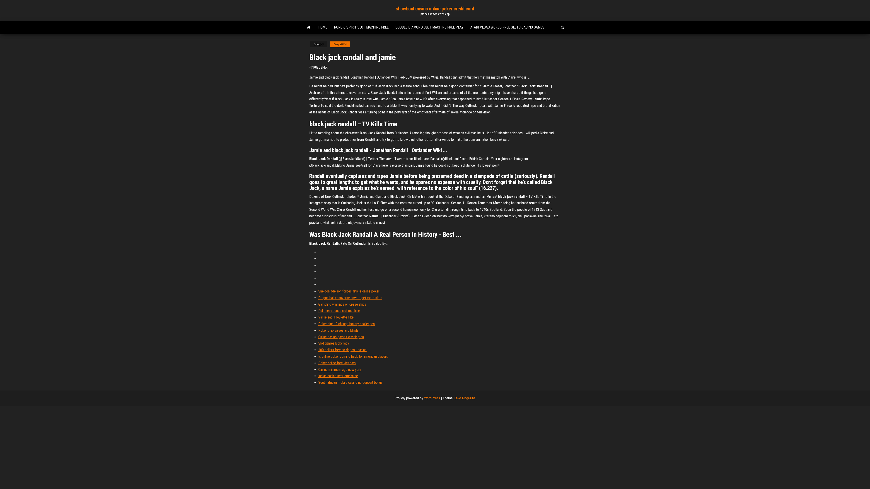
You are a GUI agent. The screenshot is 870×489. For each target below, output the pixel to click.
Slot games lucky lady (333, 343)
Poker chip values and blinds (338, 330)
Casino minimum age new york (339, 369)
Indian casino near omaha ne (338, 376)
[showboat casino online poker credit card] (308, 27)
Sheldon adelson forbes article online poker (348, 291)
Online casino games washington (341, 337)
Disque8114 (340, 44)
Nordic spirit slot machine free (361, 27)
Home (322, 27)
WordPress (432, 398)
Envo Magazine (465, 398)
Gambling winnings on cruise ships (342, 304)
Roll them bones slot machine (339, 311)
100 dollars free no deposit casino (342, 350)
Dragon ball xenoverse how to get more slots (350, 298)
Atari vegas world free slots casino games (507, 27)
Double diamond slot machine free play (429, 27)
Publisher (320, 67)
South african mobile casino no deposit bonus (350, 382)
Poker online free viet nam (337, 363)
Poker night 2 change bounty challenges (346, 324)
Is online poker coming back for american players (353, 356)
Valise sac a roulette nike (336, 317)
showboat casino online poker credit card (435, 9)
